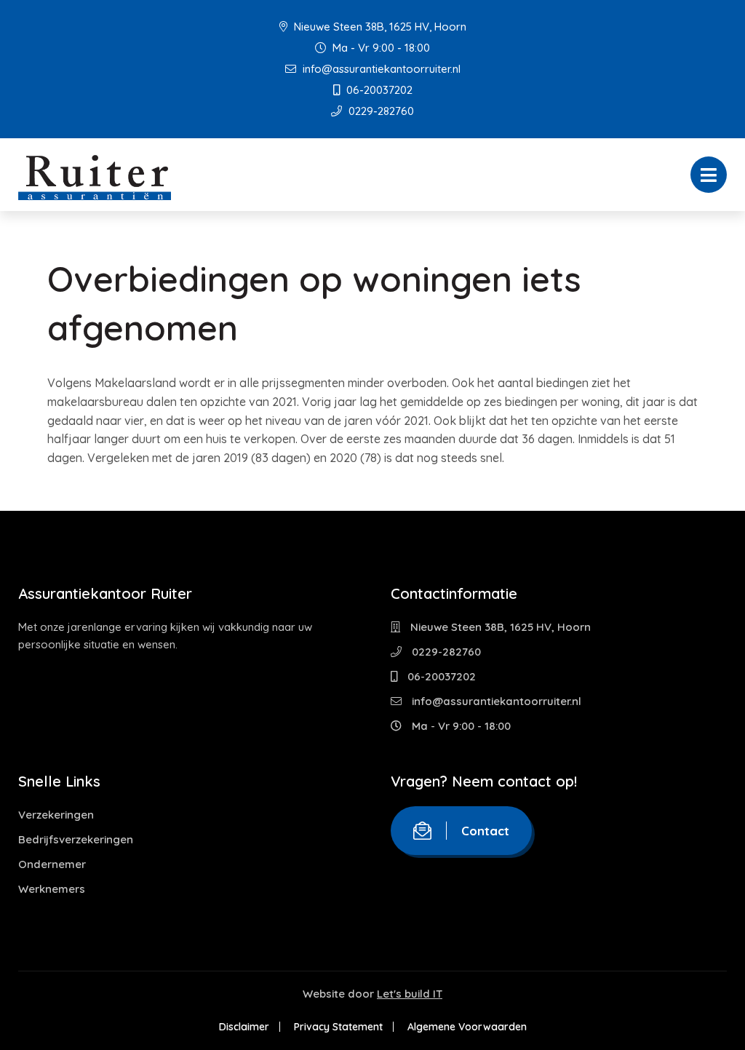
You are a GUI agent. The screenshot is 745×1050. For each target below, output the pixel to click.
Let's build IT (409, 994)
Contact (485, 830)
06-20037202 (378, 90)
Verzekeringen (56, 815)
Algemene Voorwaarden (467, 1026)
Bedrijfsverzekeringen (75, 839)
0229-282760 (380, 111)
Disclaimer (244, 1026)
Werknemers (51, 889)
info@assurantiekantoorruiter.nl (380, 69)
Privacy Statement (338, 1026)
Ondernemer (52, 864)
